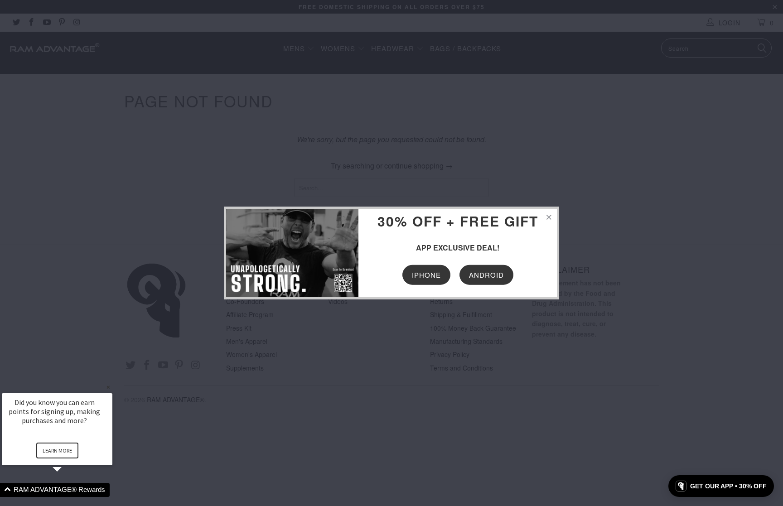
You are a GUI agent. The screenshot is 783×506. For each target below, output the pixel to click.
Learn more (57, 450)
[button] (68, 490)
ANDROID (486, 274)
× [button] (108, 387)
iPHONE (426, 274)
